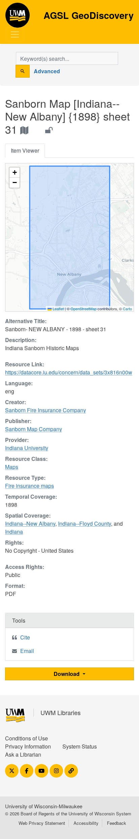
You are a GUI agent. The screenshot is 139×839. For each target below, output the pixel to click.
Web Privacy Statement (42, 823)
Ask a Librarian (23, 754)
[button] (14, 172)
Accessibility (86, 823)
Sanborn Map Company (33, 429)
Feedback (116, 823)
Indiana (14, 531)
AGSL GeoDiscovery (17, 17)
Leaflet (58, 308)
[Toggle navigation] (14, 34)
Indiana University (26, 448)
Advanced (47, 71)
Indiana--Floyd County (84, 523)
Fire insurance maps (29, 486)
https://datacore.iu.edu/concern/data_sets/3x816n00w (68, 372)
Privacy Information (28, 746)
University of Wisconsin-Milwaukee (43, 806)
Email (27, 651)
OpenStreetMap (83, 308)
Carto (127, 308)
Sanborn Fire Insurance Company (45, 410)
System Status (79, 746)
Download (67, 674)
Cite (25, 637)
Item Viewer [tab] (25, 150)
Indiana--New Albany (30, 523)
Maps (11, 467)
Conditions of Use (26, 738)
